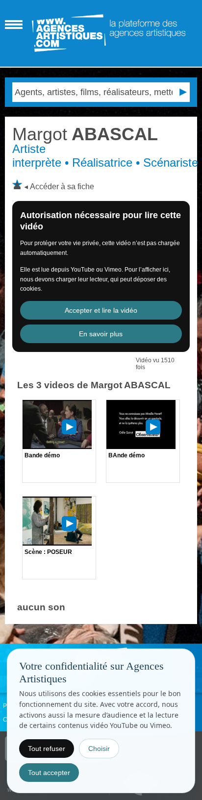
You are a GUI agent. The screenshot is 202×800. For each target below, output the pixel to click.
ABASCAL (85, 134)
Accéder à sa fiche (62, 186)
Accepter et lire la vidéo (101, 310)
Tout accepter (49, 772)
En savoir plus (101, 334)
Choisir (99, 748)
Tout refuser (46, 748)
